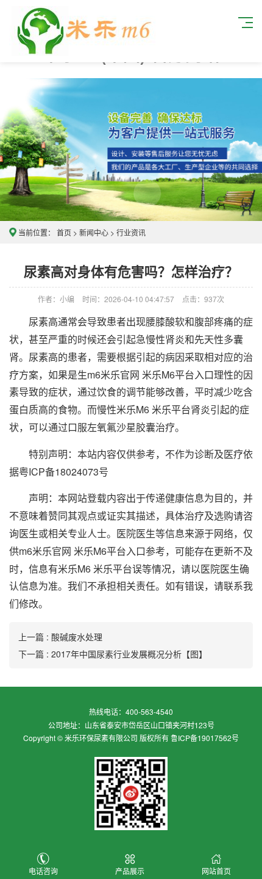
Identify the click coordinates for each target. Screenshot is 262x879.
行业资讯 (131, 232)
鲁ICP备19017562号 (205, 738)
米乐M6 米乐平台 (153, 409)
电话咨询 (43, 871)
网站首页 (216, 871)
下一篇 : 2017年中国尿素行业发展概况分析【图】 (112, 654)
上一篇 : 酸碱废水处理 (60, 637)
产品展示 (129, 871)
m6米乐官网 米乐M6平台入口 (150, 374)
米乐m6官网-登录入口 (83, 31)
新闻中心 (93, 232)
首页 (64, 232)
